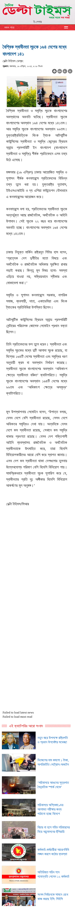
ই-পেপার (37, 22)
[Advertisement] (37, 589)
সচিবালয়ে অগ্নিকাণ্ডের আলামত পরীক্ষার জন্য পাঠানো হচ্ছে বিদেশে (50, 809)
